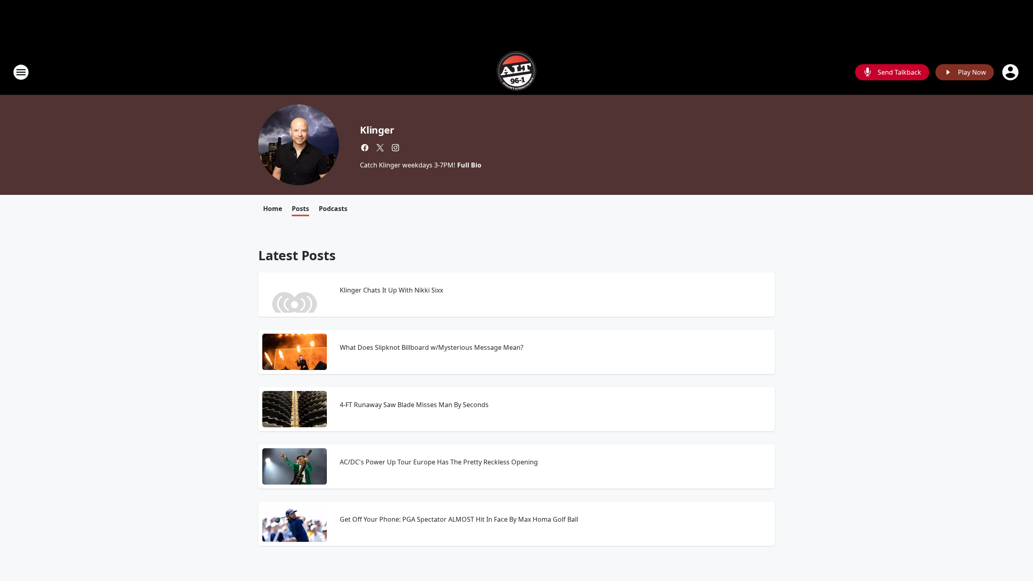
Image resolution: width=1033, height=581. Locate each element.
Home (272, 208)
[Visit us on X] (380, 148)
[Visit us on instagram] (395, 148)
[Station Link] (516, 72)
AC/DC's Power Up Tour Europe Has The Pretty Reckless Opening (439, 462)
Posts (300, 208)
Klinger (377, 129)
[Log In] (1011, 72)
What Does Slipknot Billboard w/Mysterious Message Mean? (431, 347)
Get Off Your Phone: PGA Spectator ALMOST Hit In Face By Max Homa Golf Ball (459, 519)
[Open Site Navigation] (21, 72)
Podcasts (333, 208)
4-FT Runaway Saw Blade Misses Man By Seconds (414, 404)
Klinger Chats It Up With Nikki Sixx (391, 290)
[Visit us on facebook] (365, 148)
